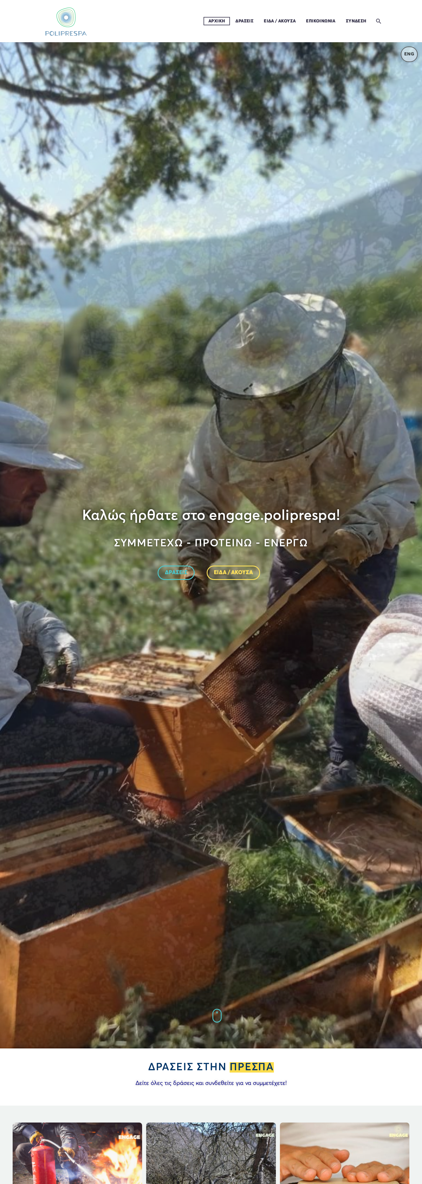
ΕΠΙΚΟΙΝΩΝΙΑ (320, 21)
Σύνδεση (356, 21)
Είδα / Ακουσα (280, 21)
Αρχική (216, 21)
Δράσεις (244, 21)
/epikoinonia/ (217, 1016)
